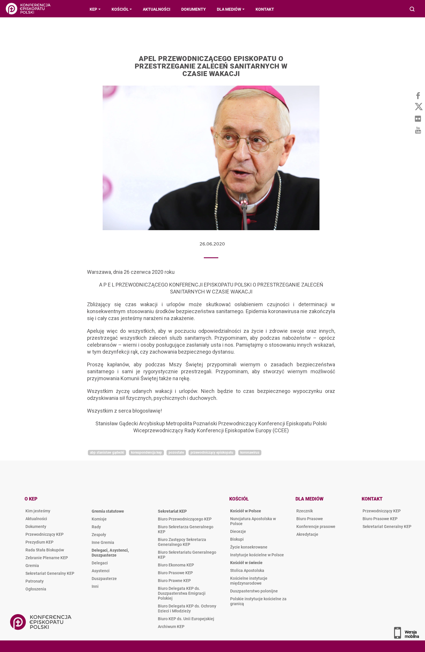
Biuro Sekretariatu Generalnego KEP (187, 554)
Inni (95, 586)
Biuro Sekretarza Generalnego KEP (185, 529)
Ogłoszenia (35, 589)
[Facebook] (418, 95)
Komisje (99, 519)
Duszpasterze (104, 578)
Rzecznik (304, 511)
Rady (96, 526)
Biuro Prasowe (309, 518)
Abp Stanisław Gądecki (107, 452)
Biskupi (237, 539)
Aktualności (36, 518)
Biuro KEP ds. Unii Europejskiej (186, 618)
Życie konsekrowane (248, 547)
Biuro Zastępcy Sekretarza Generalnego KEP (182, 542)
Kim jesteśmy (37, 511)
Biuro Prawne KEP (174, 580)
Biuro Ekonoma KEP (176, 565)
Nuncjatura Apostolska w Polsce (253, 521)
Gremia (32, 565)
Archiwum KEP (171, 626)
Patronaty (34, 581)
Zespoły (99, 534)
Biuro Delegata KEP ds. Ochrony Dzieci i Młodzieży (187, 608)
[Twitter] (418, 106)
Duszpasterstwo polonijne (254, 591)
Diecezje (238, 531)
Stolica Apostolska (247, 570)
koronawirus (249, 452)
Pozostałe (176, 452)
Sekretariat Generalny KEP (49, 573)
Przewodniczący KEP (44, 534)
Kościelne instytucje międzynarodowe (248, 580)
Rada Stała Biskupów (44, 550)
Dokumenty (35, 526)
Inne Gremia (103, 542)
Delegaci (100, 563)
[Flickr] (418, 118)
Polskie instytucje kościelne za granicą (258, 601)
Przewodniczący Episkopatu (212, 452)
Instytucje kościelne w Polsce (257, 555)
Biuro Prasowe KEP (175, 572)
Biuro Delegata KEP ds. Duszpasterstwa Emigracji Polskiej (182, 593)
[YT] (418, 130)
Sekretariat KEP (172, 511)
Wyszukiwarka (412, 9)
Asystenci (101, 570)
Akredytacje (307, 534)
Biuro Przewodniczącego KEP (185, 519)
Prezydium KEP (39, 542)
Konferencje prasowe (315, 526)
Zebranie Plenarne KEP (46, 557)
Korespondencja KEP (146, 452)
